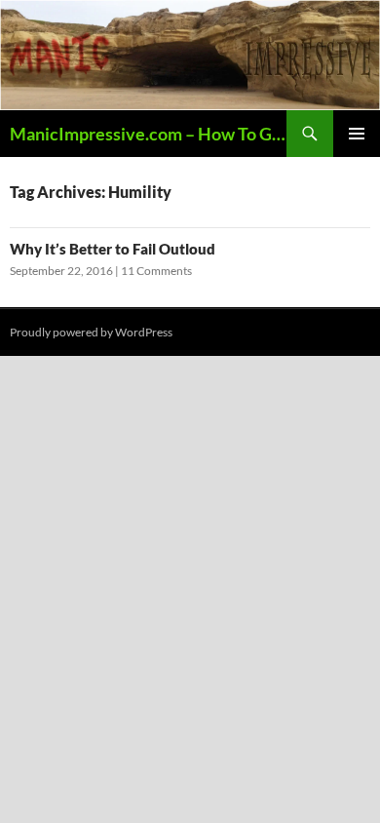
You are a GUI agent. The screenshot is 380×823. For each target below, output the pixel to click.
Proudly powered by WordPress (91, 332)
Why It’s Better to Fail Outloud (112, 248)
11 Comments (156, 270)
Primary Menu (356, 133)
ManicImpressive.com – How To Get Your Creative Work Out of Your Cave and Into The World (148, 133)
